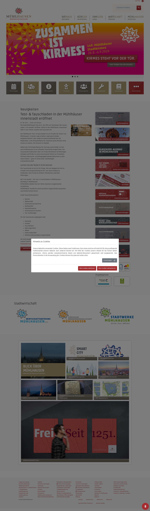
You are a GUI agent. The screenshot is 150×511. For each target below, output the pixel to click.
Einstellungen (108, 260)
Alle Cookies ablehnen (87, 268)
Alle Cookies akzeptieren (107, 268)
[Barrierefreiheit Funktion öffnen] (145, 506)
